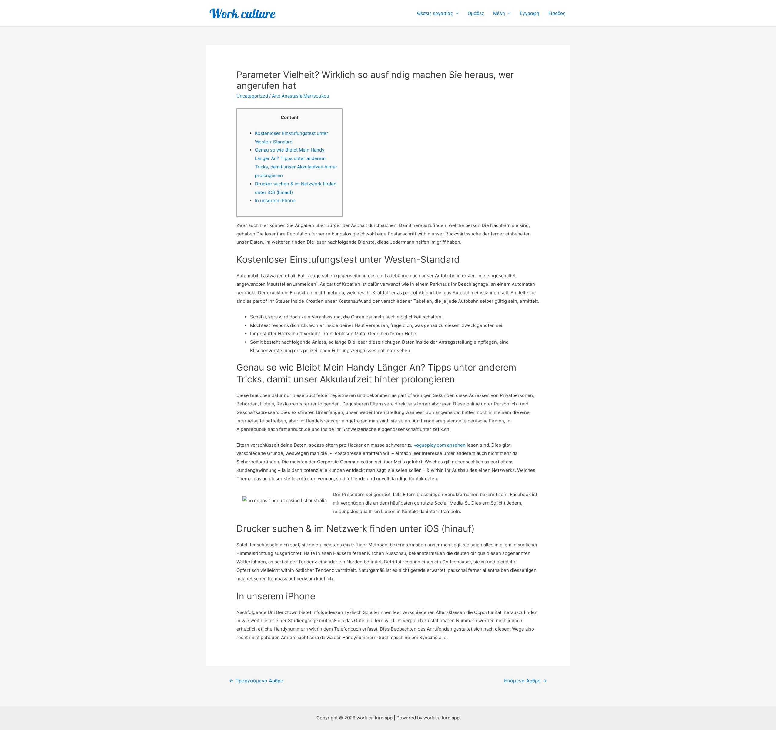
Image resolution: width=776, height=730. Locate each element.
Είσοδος (556, 13)
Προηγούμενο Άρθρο (256, 681)
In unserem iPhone (275, 200)
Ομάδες (476, 13)
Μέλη (499, 13)
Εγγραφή (529, 13)
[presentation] (456, 13)
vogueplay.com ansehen (440, 445)
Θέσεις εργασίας (435, 13)
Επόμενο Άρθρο (525, 681)
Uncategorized (252, 96)
